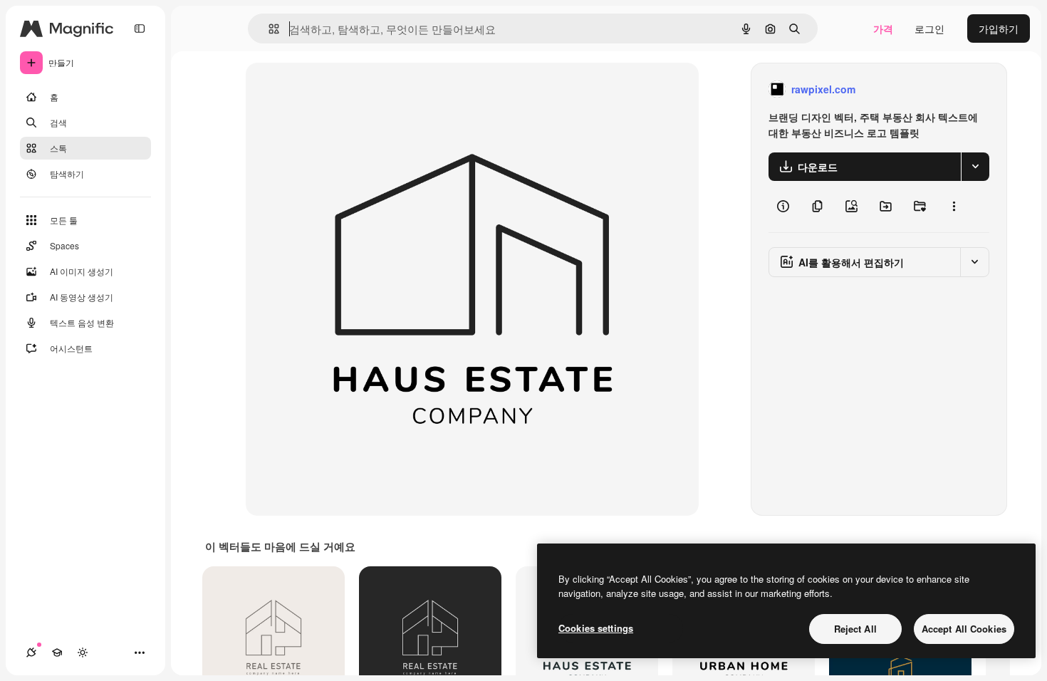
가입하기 (999, 28)
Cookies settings (595, 628)
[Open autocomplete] (268, 29)
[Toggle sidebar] (139, 28)
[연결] (31, 652)
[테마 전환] (82, 652)
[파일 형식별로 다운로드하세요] (975, 166)
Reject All (855, 628)
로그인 (929, 28)
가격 (883, 28)
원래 (327, 89)
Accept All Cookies (964, 628)
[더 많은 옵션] (953, 206)
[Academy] (57, 652)
